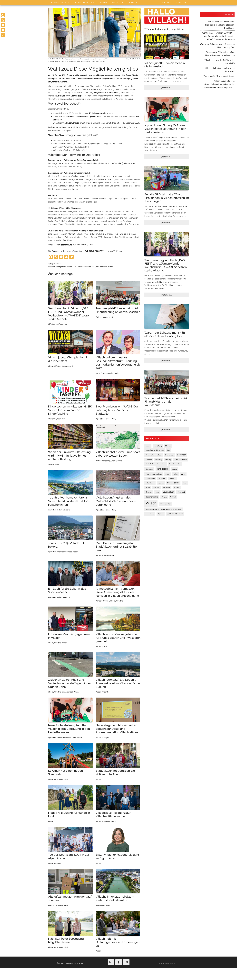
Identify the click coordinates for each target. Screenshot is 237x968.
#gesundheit (108, 317)
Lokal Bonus (150, 483)
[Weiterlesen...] (171, 88)
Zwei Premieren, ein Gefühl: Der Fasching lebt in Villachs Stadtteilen (117, 410)
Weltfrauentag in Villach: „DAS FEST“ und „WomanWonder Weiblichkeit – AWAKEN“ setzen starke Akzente (69, 314)
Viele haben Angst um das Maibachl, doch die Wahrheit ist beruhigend (116, 501)
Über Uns (60, 963)
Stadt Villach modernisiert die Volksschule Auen (115, 772)
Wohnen (160, 514)
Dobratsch (181, 455)
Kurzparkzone (150, 478)
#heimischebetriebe (64, 552)
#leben (58, 264)
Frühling (168, 460)
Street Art (181, 492)
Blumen (168, 446)
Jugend (174, 469)
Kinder (167, 474)
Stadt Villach (168, 492)
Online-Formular (114, 163)
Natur (185, 483)
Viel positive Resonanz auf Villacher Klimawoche (113, 814)
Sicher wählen (101, 267)
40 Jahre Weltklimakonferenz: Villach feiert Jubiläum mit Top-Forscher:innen (69, 501)
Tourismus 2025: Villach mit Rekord (219, 76)
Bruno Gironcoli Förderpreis (155, 450)
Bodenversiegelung (103, 461)
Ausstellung (158, 446)
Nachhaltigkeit (173, 483)
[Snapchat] (2, 30)
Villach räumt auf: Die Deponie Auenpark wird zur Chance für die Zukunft (118, 683)
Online (148, 487)
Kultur (175, 474)
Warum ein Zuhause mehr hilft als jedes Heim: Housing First (164, 334)
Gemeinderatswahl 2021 (86, 267)
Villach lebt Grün (165, 504)
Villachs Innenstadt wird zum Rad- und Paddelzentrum (115, 898)
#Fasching (52, 419)
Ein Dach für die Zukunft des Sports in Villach (67, 590)
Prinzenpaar (166, 487)
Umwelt (173, 497)
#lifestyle (51, 324)
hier (91, 245)
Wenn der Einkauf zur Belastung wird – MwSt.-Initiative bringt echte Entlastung (69, 455)
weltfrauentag (61, 324)
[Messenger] (2, 25)
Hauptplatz (149, 469)
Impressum (69, 963)
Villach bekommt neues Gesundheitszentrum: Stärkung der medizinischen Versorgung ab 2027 (118, 363)
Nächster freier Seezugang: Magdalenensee (66, 940)
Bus (168, 450)
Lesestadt (172, 478)
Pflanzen (156, 487)
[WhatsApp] (2, 20)
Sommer (149, 492)
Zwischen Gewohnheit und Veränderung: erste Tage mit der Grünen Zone (69, 683)
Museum (161, 483)
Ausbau (148, 446)
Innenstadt (162, 468)
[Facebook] (2, 15)
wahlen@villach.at (66, 186)
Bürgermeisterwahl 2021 (66, 267)
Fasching (158, 460)
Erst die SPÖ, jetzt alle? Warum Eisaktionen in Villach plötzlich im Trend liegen (166, 198)
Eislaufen (149, 460)
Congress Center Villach (154, 455)
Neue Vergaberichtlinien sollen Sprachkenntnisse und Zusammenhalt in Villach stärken (117, 728)
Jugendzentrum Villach (154, 474)
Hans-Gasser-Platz (175, 464)
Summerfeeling (152, 497)
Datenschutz (79, 963)
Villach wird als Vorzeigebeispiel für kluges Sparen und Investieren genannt (118, 637)
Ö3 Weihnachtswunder (175, 514)
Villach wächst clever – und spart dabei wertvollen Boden (118, 453)
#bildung (99, 317)
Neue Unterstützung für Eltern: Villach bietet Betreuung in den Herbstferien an (69, 728)
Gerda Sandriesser (181, 460)
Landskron (162, 478)
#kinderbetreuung (102, 601)
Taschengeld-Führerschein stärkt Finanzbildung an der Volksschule (118, 310)
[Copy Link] (2, 35)
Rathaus (176, 487)
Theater (164, 497)
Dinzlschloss (169, 455)
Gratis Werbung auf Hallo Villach (156, 464)
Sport (157, 492)
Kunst (183, 474)
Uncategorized (67, 366)
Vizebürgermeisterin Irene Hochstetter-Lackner (163, 509)
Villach (110, 267)
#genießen (100, 373)
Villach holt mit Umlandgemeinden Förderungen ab (118, 942)
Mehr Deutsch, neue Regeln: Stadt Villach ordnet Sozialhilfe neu (116, 546)
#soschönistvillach (61, 779)
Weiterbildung (150, 514)
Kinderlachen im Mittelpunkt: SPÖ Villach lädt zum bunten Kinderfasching (70, 410)
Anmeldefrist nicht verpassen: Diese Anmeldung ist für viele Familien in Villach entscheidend (117, 592)
